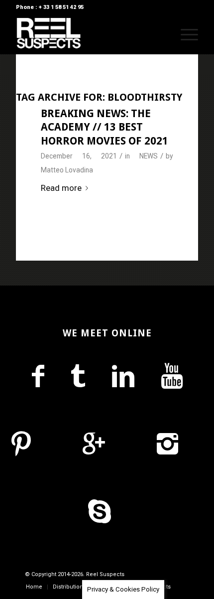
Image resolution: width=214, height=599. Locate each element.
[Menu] (184, 34)
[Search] (161, 34)
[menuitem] (161, 34)
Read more (61, 188)
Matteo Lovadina (67, 170)
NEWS (148, 156)
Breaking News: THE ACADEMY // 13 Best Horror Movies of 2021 (104, 127)
